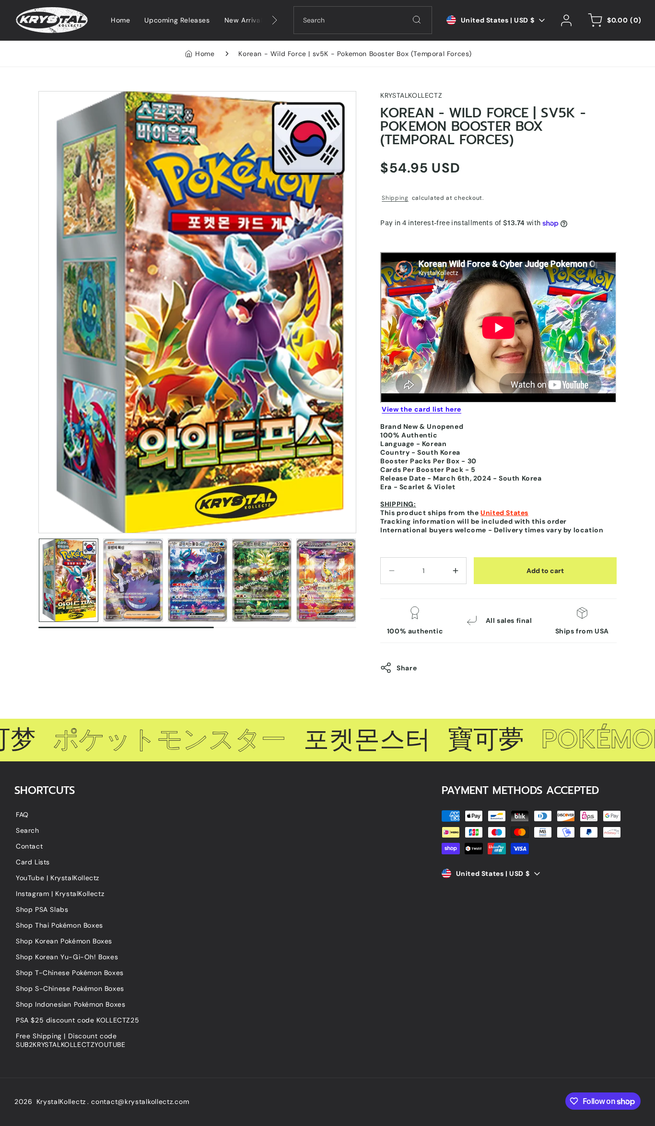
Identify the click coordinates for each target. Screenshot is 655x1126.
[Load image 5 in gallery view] (326, 580)
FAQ (22, 814)
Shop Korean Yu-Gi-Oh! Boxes (67, 957)
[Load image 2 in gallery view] (133, 580)
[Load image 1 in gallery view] (68, 580)
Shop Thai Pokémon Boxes (59, 925)
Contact (29, 846)
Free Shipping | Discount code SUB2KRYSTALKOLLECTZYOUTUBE (71, 1040)
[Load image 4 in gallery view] (262, 580)
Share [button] (407, 668)
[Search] (416, 19)
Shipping (395, 198)
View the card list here (421, 409)
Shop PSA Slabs (42, 909)
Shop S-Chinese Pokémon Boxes (70, 988)
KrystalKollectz (61, 1101)
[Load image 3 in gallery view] (197, 580)
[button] (613, 20)
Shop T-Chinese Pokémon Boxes (70, 972)
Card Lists (33, 862)
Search (27, 830)
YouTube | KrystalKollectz (57, 877)
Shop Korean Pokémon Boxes (64, 941)
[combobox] (363, 20)
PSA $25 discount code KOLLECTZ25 (77, 1020)
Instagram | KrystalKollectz (60, 893)
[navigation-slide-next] (262, 20)
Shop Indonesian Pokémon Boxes (70, 1004)
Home (204, 53)
